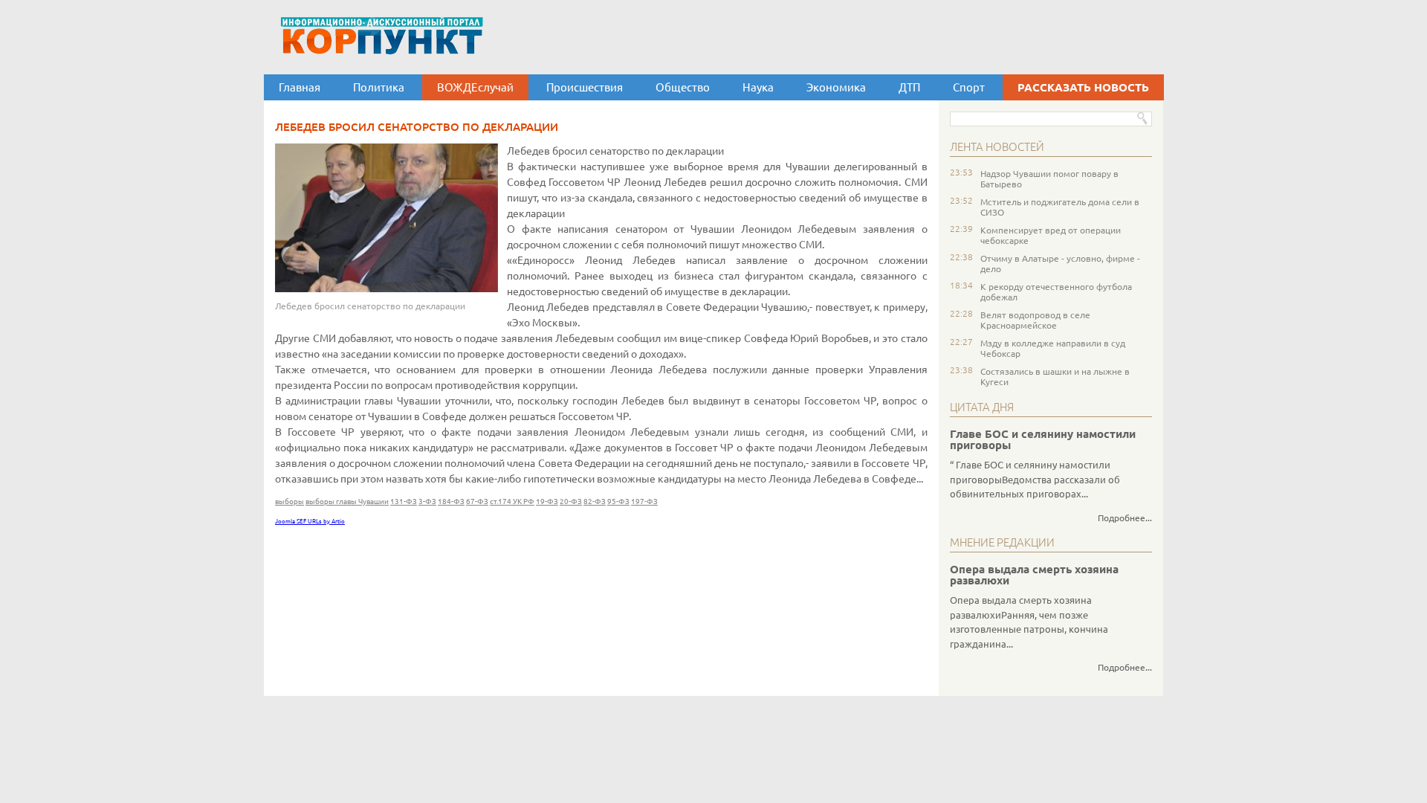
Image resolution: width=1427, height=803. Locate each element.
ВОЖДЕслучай (475, 87)
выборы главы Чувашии (347, 501)
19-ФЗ (547, 501)
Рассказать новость (1083, 87)
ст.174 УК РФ (512, 501)
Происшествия (584, 87)
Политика (378, 87)
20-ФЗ (571, 501)
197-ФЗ (644, 501)
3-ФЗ (427, 501)
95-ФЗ (618, 501)
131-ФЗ (403, 501)
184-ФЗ (451, 501)
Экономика (836, 87)
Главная (299, 87)
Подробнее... (1125, 518)
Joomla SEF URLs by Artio (310, 521)
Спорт (969, 87)
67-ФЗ (477, 501)
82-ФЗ (594, 501)
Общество (683, 87)
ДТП (909, 87)
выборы (289, 501)
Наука (758, 87)
